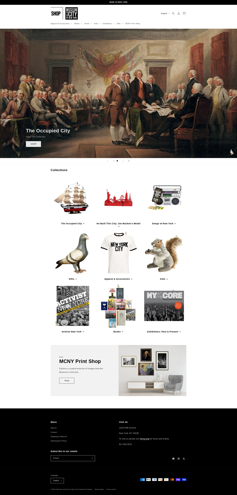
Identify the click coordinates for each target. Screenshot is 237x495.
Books (117, 331)
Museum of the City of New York (67, 489)
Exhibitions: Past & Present (162, 331)
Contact (54, 432)
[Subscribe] (92, 458)
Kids (162, 279)
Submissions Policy (59, 441)
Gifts (71, 279)
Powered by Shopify (85, 489)
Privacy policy (111, 489)
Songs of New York (162, 223)
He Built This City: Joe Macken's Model (118, 223)
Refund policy (99, 489)
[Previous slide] (107, 161)
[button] (61, 23)
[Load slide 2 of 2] (117, 161)
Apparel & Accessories (117, 279)
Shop (66, 381)
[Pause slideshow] (129, 161)
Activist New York (71, 331)
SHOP (26, 144)
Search (54, 428)
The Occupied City (71, 223)
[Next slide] (123, 161)
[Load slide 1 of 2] (113, 161)
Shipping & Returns (59, 436)
